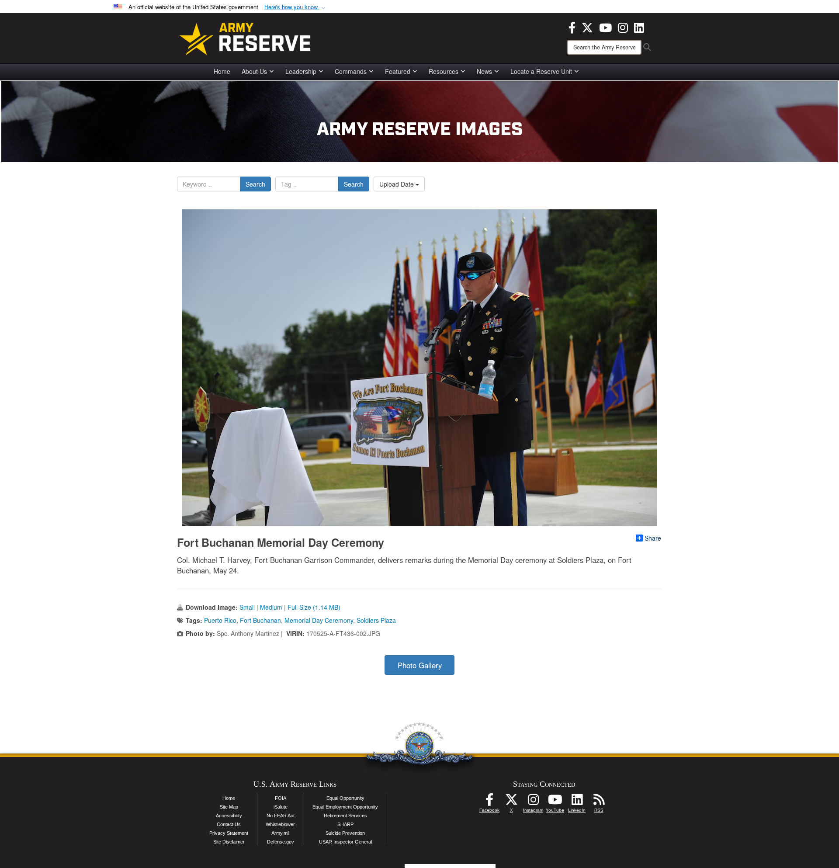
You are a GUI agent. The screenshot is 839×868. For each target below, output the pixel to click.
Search (255, 184)
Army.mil (280, 833)
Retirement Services (345, 815)
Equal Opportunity (345, 798)
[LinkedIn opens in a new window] (639, 26)
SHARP (345, 824)
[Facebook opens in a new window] (572, 26)
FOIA (280, 798)
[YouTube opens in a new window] (605, 26)
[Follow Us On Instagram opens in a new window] (533, 802)
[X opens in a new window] (587, 26)
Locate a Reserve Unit (541, 71)
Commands (351, 71)
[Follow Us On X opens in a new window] (511, 802)
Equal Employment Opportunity (345, 806)
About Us (254, 71)
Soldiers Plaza (376, 620)
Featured (397, 71)
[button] (295, 7)
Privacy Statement (228, 833)
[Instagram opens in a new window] (623, 26)
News (484, 71)
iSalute (281, 806)
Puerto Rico (220, 620)
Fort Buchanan (260, 620)
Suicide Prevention (345, 833)
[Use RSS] (599, 802)
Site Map (229, 806)
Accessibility (229, 815)
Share (653, 538)
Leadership (300, 71)
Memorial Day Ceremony (318, 620)
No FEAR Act (281, 815)
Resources (443, 71)
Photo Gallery (420, 665)
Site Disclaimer (229, 841)
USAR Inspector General (345, 841)
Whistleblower (280, 824)
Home (222, 71)
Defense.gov (280, 841)
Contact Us (229, 824)
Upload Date (397, 184)
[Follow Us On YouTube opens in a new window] (555, 802)
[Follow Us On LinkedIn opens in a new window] (577, 802)
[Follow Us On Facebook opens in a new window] (489, 802)
